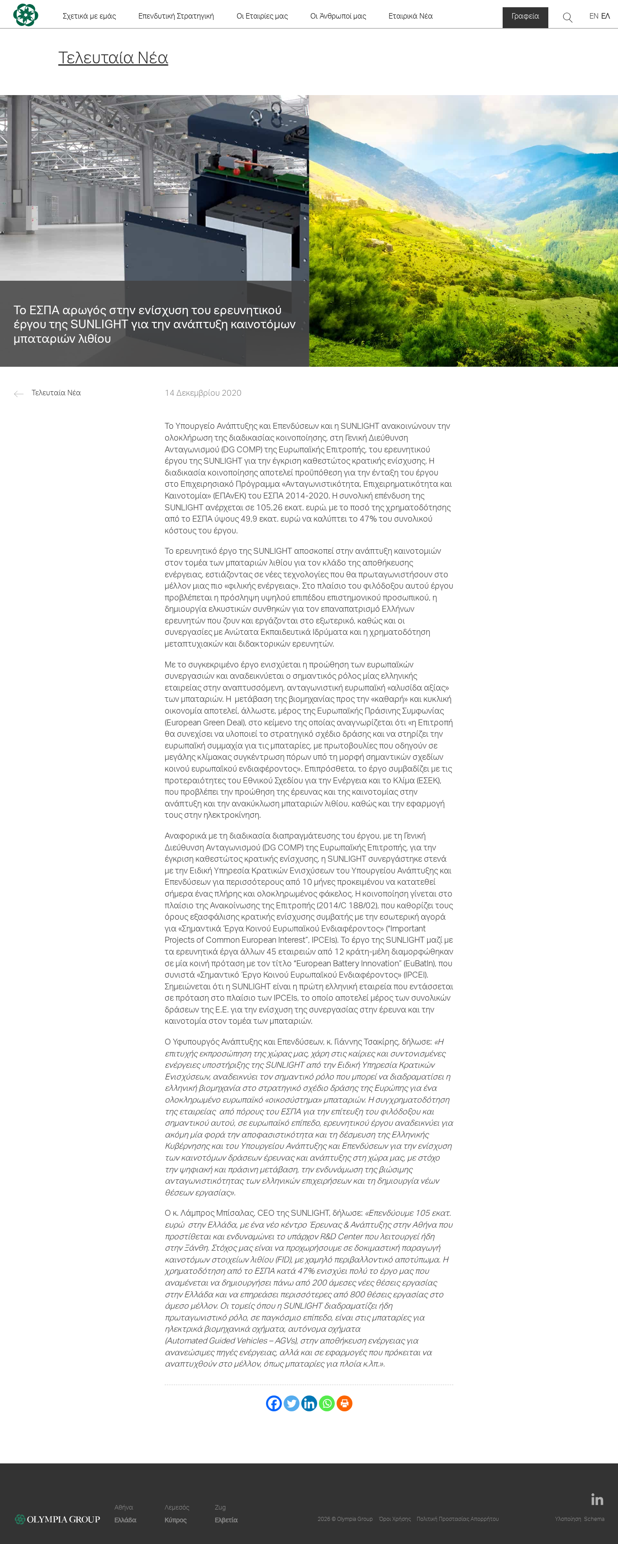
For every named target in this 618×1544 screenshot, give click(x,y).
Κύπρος (175, 1520)
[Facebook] (274, 1403)
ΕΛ (605, 17)
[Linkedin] (309, 1403)
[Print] (344, 1403)
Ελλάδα (125, 1520)
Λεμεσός (177, 1508)
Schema (594, 1519)
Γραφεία (525, 17)
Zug (220, 1508)
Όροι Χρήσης (395, 1519)
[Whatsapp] (327, 1403)
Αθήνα (123, 1508)
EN (594, 17)
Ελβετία (226, 1520)
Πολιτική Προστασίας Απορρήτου (458, 1519)
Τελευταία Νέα (56, 394)
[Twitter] (291, 1403)
